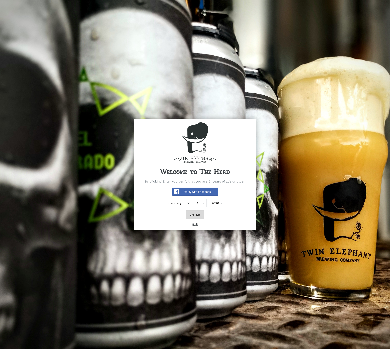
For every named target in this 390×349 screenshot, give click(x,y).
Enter (195, 214)
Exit (195, 224)
